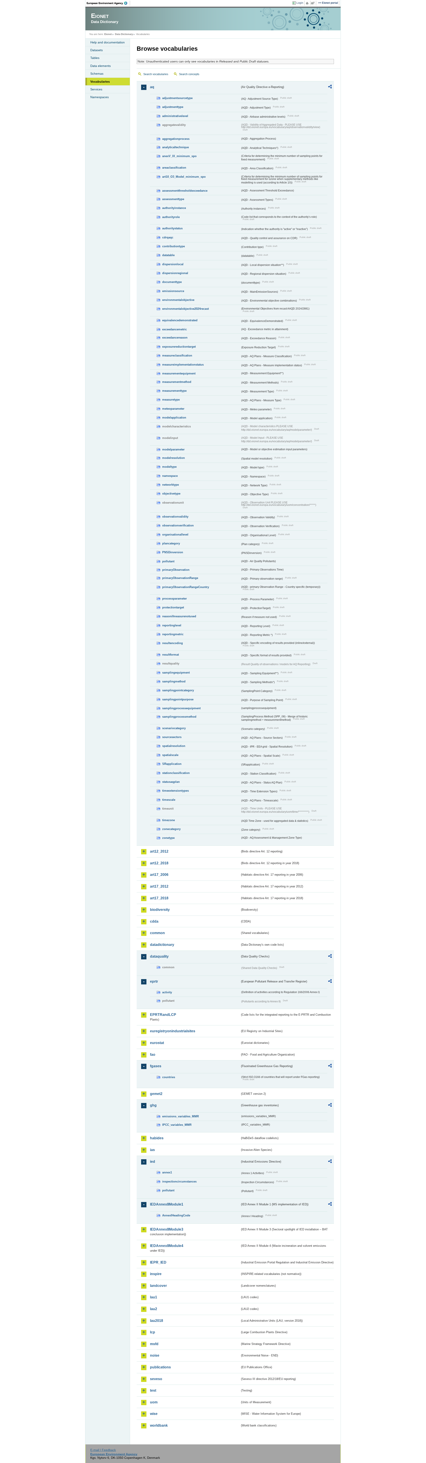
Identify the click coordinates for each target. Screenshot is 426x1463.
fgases (155, 1066)
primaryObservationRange (180, 578)
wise (154, 1414)
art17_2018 (159, 898)
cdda (154, 921)
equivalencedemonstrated (179, 320)
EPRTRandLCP (163, 1015)
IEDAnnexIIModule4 (166, 1246)
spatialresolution (173, 746)
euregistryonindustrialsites (172, 1031)
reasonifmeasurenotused (179, 616)
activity (167, 992)
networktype (170, 484)
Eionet (108, 34)
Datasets (96, 50)
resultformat (170, 654)
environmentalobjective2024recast (185, 308)
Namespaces (99, 97)
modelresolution (173, 458)
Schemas (96, 73)
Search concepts (189, 74)
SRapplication (171, 764)
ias (152, 1150)
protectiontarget (173, 607)
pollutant (168, 561)
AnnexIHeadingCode (176, 1215)
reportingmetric (172, 634)
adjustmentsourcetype (177, 98)
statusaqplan (171, 781)
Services (96, 89)
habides (157, 1138)
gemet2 (156, 1094)
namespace (170, 475)
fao (152, 1054)
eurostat (157, 1043)
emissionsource (173, 291)
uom (154, 1402)
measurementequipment (178, 373)
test (153, 1390)
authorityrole (171, 217)
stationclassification (176, 773)
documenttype (172, 282)
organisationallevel (175, 534)
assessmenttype (173, 199)
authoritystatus (172, 228)
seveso (156, 1379)
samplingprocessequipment (181, 708)
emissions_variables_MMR (180, 1116)
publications (160, 1367)
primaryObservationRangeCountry (185, 587)
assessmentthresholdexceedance (184, 190)
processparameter (174, 598)
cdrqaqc (167, 237)
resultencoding (172, 643)
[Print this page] (307, 3)
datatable (168, 255)
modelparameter (173, 449)
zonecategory (171, 829)
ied (152, 1161)
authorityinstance (174, 208)
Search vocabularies (155, 74)
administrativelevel (175, 116)
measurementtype (174, 390)
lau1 (153, 1297)
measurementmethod (176, 382)
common (157, 933)
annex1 (167, 1172)
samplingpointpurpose (177, 699)
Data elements (100, 66)
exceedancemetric (174, 329)
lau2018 (156, 1321)
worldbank (159, 1425)
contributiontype (173, 246)
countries (168, 1077)
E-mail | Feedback (103, 1450)
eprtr (154, 981)
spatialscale (170, 755)
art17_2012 (159, 886)
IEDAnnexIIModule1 (166, 1204)
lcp (152, 1332)
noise (154, 1355)
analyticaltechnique (175, 147)
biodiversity (160, 910)
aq (152, 87)
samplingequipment (176, 672)
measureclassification (177, 355)
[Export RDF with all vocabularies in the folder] (330, 87)
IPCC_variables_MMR (176, 1124)
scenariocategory (174, 728)
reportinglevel (171, 625)
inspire (156, 1274)
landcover (158, 1286)
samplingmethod (173, 681)
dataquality (159, 956)
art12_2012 (159, 851)
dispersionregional (175, 273)
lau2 (153, 1309)
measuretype (171, 399)
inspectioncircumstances (179, 1181)
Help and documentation (107, 42)
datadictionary (162, 945)
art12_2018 (159, 863)
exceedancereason (174, 337)
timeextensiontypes (175, 790)
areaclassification (174, 167)
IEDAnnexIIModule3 (166, 1229)
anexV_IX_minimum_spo (179, 156)
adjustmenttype (172, 107)
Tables (94, 58)
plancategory (171, 543)
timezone (168, 820)
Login (299, 3)
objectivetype (171, 493)
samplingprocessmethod (179, 716)
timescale (168, 799)
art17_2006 (159, 875)
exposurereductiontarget (179, 346)
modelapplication (174, 417)
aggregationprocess (175, 138)
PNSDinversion (172, 552)
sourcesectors (171, 737)
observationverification (178, 525)
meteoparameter (173, 408)
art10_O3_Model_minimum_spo (184, 176)
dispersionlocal (172, 264)
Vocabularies (100, 81)
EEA (108, 3)
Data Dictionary (124, 34)
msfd (154, 1344)
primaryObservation (175, 569)
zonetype (168, 838)
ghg (153, 1105)
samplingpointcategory (178, 690)
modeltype (169, 466)
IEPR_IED (158, 1262)
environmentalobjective (178, 300)
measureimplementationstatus (183, 364)
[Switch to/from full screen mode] (313, 3)
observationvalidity (175, 516)
